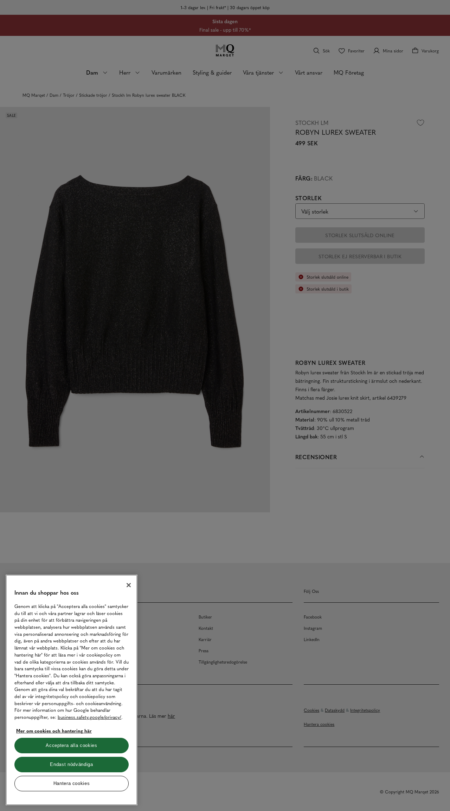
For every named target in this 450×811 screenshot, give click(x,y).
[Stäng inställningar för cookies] (128, 585)
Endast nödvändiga (71, 764)
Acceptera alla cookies (71, 745)
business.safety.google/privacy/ (89, 717)
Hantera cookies (71, 783)
